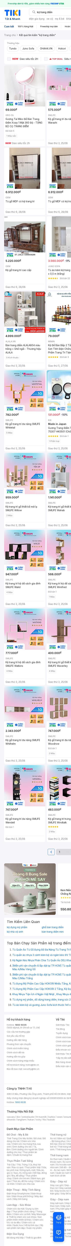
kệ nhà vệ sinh (15, 931)
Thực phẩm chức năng (23, 1211)
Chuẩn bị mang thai (22, 1155)
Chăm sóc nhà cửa (25, 1184)
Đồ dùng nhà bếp (15, 1237)
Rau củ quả (17, 1167)
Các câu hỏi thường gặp (18, 1031)
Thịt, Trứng (22, 1164)
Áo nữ (53, 1138)
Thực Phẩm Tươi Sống (20, 1160)
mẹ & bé (59, 18)
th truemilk (41, 1117)
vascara (11, 1117)
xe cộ (50, 18)
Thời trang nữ (58, 1134)
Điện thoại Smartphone (18, 1193)
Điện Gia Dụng (15, 1233)
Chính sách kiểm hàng (18, 1048)
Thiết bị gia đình (33, 1237)
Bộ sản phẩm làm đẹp (25, 1226)
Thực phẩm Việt (32, 1167)
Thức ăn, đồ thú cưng (22, 1181)
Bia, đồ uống (18, 1175)
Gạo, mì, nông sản (23, 1173)
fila (44, 1119)
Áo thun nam (56, 1159)
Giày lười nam (56, 1203)
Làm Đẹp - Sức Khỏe (19, 1204)
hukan (31, 1119)
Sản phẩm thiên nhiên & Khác (24, 1218)
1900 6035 (20, 1102)
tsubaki (51, 1119)
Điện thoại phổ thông (22, 1196)
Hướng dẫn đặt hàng (17, 1040)
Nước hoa (18, 1225)
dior (18, 1117)
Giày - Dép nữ (58, 1181)
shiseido (11, 1119)
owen (59, 1117)
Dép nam (65, 1206)
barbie (51, 1117)
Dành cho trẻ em (21, 1178)
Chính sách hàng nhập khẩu (20, 1060)
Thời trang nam (59, 1155)
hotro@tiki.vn (32, 1065)
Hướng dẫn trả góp (16, 1056)
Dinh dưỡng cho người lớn (24, 1149)
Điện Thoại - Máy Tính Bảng (23, 1189)
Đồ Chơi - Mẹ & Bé (17, 1134)
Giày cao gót (56, 1185)
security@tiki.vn (31, 1069)
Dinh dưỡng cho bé (22, 1146)
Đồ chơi (37, 1138)
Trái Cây (11, 1164)
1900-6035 (21, 1025)
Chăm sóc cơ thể (21, 1214)
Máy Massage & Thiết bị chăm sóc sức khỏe (26, 1215)
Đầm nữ (61, 1138)
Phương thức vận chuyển (19, 1044)
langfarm (21, 1119)
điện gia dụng (36, 18)
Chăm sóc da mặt (15, 1208)
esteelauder (28, 1117)
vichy (38, 1119)
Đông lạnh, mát (27, 1170)
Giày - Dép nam (59, 1199)
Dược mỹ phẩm (34, 1228)
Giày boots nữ (62, 1190)
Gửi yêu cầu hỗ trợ (15, 1036)
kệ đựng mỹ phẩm (17, 927)
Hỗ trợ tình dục (31, 1225)
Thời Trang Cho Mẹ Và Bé (19, 1138)
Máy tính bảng (20, 1199)
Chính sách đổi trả (15, 1052)
